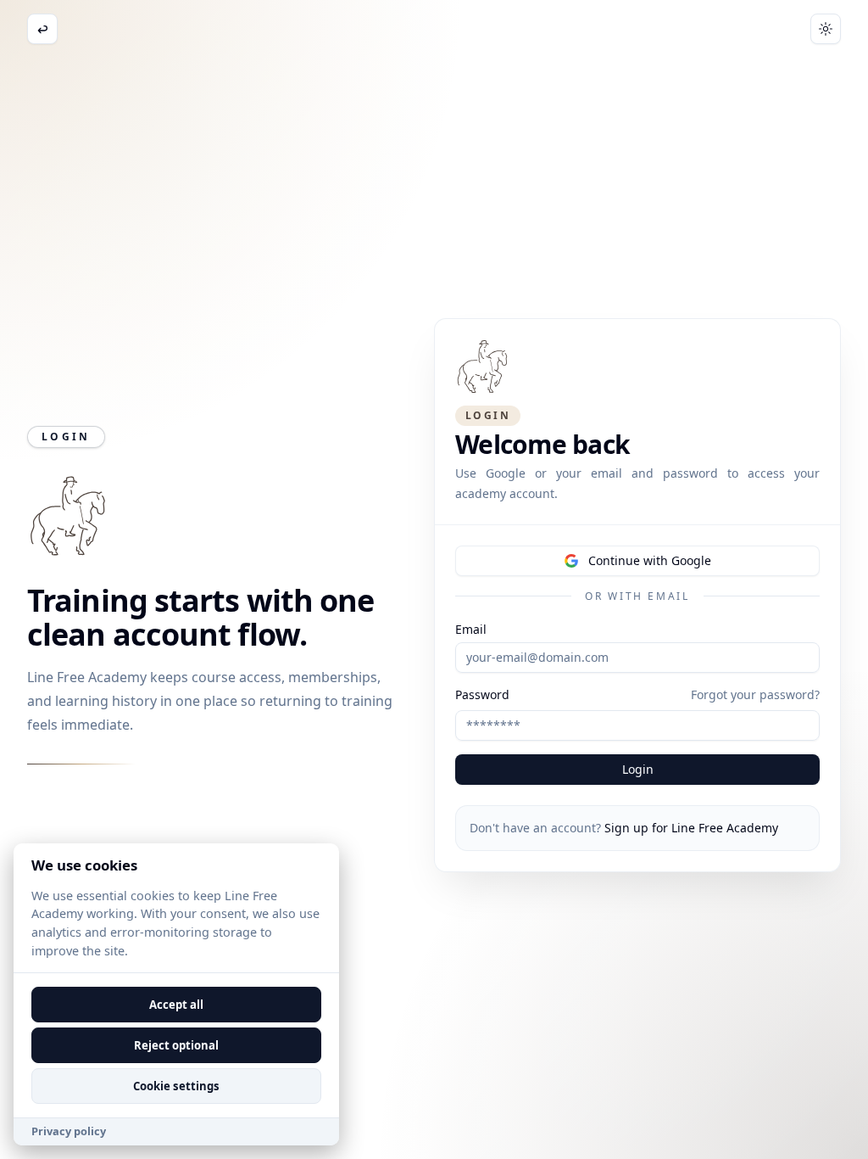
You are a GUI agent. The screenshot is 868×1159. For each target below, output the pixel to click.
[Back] (42, 29)
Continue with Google (649, 560)
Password (482, 695)
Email (471, 629)
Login (638, 769)
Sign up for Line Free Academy (691, 828)
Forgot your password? (755, 694)
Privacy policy (68, 1131)
